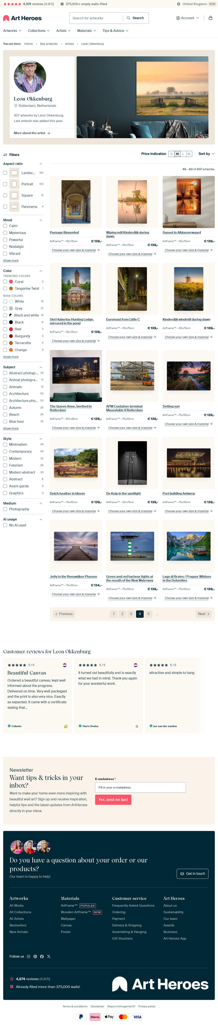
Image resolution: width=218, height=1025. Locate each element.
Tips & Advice (113, 30)
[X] (48, 956)
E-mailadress (105, 779)
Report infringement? (121, 1006)
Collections (36, 30)
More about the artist (29, 133)
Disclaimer (97, 1006)
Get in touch (195, 873)
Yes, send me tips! (113, 799)
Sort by (204, 154)
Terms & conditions (75, 1006)
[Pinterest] (35, 956)
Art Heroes (174, 898)
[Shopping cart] (210, 18)
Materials (84, 30)
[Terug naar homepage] (22, 18)
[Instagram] (28, 956)
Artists (61, 30)
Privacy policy (146, 1006)
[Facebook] (42, 956)
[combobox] (96, 18)
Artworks (10, 30)
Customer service (129, 898)
